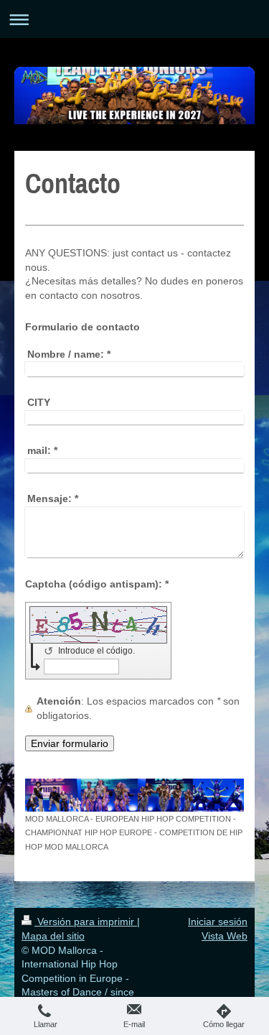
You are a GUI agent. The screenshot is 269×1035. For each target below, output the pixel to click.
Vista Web (224, 936)
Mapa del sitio (53, 936)
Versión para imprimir (85, 921)
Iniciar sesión (217, 921)
